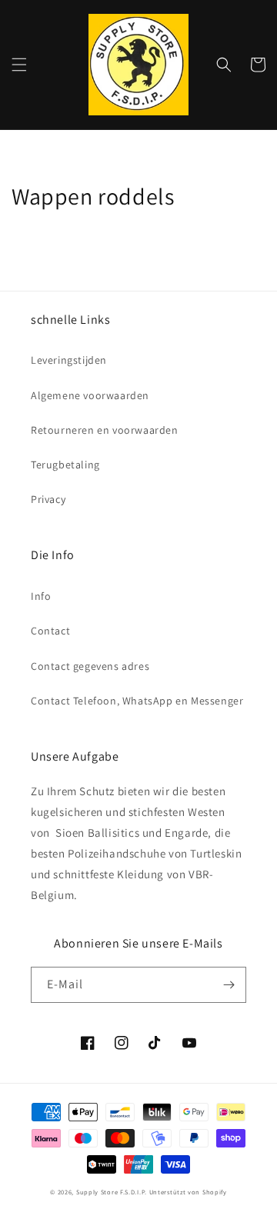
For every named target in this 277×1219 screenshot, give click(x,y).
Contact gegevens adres (90, 666)
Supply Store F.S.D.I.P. (111, 1191)
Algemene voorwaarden (90, 395)
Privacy (48, 499)
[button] (19, 65)
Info (41, 596)
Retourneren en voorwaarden (105, 430)
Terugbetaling (65, 464)
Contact (50, 631)
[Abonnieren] (228, 985)
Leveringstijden (69, 360)
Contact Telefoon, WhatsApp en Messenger (137, 701)
